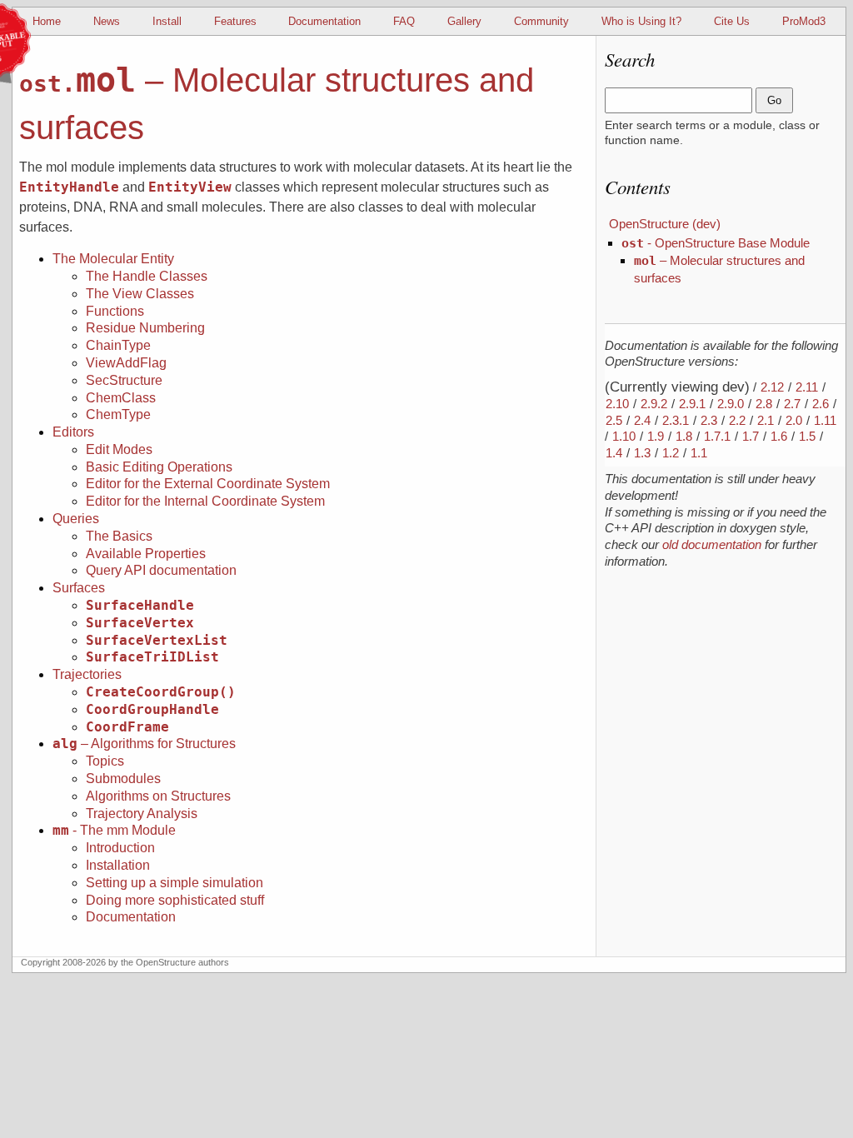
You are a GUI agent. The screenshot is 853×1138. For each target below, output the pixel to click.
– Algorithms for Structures (144, 743)
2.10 (617, 404)
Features (235, 21)
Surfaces (78, 588)
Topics (105, 761)
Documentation (324, 21)
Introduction (120, 848)
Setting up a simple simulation (174, 883)
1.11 (825, 420)
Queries (75, 519)
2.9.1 (692, 404)
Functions (115, 311)
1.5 (807, 436)
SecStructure (124, 380)
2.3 (709, 420)
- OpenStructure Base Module (715, 243)
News (106, 21)
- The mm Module (114, 830)
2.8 (764, 404)
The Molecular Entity (113, 259)
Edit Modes (119, 449)
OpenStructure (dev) (665, 224)
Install (167, 21)
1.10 (624, 436)
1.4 (614, 453)
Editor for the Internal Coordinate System (205, 501)
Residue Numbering (145, 328)
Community (541, 21)
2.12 (772, 387)
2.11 (807, 387)
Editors (73, 432)
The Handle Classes (146, 276)
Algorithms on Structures (158, 796)
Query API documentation (161, 570)
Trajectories (87, 674)
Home (46, 21)
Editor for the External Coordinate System (208, 484)
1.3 (642, 453)
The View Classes (140, 294)
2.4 (642, 420)
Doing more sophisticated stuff (175, 900)
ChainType (118, 345)
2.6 (820, 404)
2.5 (614, 420)
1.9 (655, 436)
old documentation (711, 544)
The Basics (119, 536)
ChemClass (121, 398)
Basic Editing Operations (159, 467)
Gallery (464, 21)
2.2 (737, 420)
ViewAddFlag (126, 363)
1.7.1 (717, 436)
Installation (118, 865)
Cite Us (732, 21)
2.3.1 (675, 420)
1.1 (699, 453)
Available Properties (146, 554)
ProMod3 (804, 21)
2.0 (794, 420)
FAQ (404, 21)
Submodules (123, 778)
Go (774, 100)
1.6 (779, 436)
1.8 (684, 436)
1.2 (670, 453)
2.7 (792, 404)
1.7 (750, 436)
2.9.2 (654, 404)
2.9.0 (730, 404)
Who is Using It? (641, 21)
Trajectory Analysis (141, 813)
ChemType (118, 414)
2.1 (765, 420)
